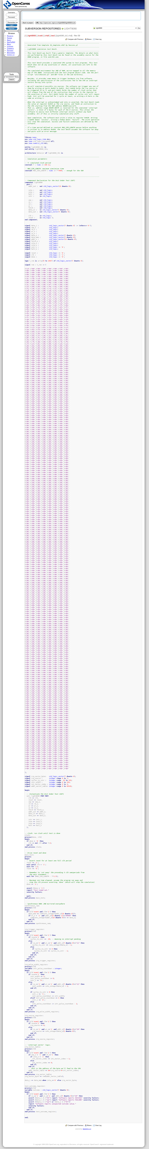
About (9, 40)
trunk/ (40, 35)
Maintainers (11, 52)
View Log (98, 39)
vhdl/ (47, 35)
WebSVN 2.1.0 (87, 1129)
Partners (10, 50)
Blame (89, 39)
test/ (53, 35)
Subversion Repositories (43, 28)
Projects (10, 36)
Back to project (28, 23)
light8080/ (32, 35)
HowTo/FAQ (11, 42)
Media (9, 44)
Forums (9, 38)
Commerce (10, 48)
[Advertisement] (11, 64)
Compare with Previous (75, 39)
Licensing (10, 46)
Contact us (10, 55)
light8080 (70, 28)
